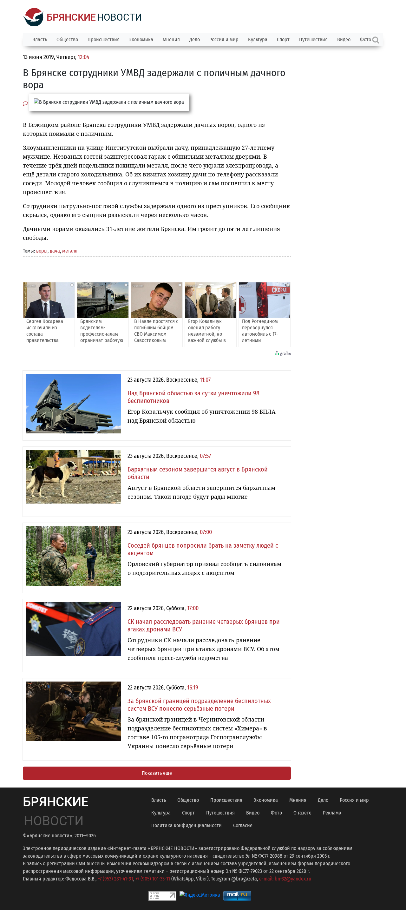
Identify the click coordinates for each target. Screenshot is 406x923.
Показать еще (157, 773)
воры (42, 251)
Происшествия (104, 39)
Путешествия (313, 39)
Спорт (283, 39)
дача (55, 251)
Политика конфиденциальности (186, 825)
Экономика (141, 39)
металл (69, 251)
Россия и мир (224, 39)
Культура (257, 39)
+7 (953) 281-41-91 (115, 879)
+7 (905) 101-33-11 (152, 879)
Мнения (171, 39)
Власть (39, 39)
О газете (302, 813)
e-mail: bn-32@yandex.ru (285, 879)
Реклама (332, 813)
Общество (67, 39)
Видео (343, 39)
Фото (276, 813)
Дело (194, 39)
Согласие (242, 825)
